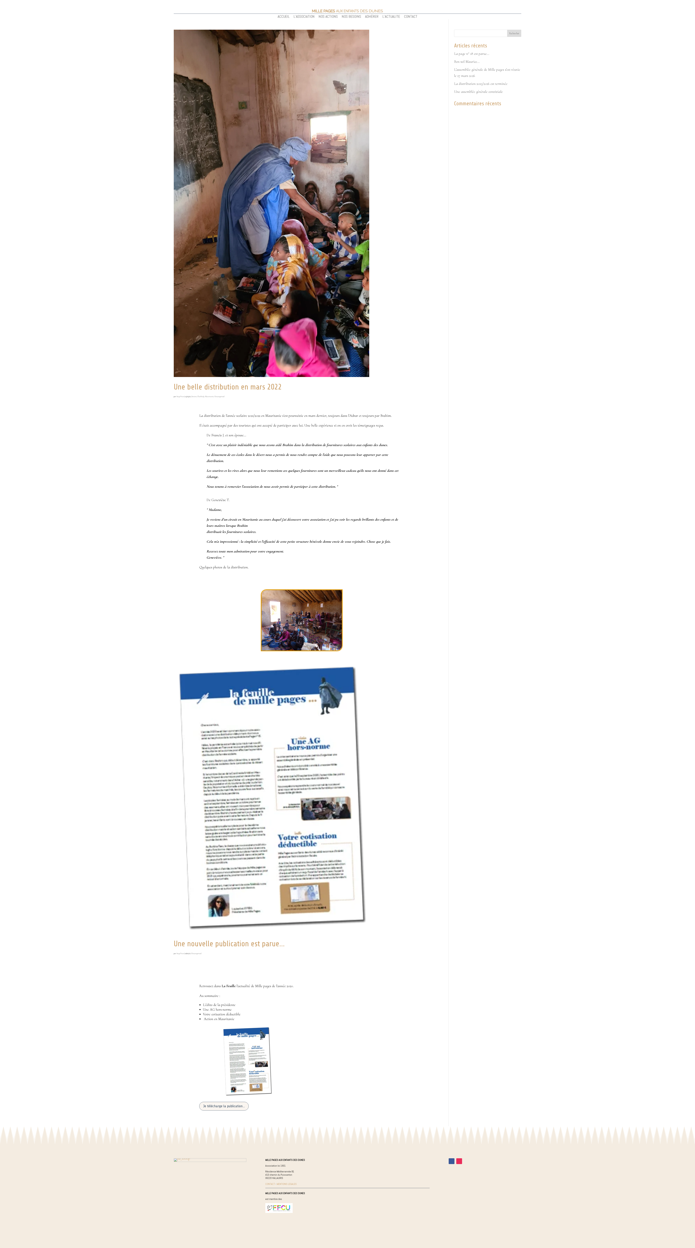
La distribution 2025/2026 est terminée (480, 84)
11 (307, 641)
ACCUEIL (284, 17)
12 (310, 641)
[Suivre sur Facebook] (451, 1161)
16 (323, 641)
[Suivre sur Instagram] (459, 1161)
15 (320, 641)
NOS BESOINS (351, 17)
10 (304, 641)
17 (326, 641)
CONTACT (410, 17)
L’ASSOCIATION (304, 17)
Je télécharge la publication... (224, 1106)
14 (317, 641)
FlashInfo (200, 396)
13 (314, 641)
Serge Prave (180, 396)
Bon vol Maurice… (467, 62)
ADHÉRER (371, 17)
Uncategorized (219, 396)
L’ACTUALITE (391, 17)
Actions (194, 396)
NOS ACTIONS (328, 17)
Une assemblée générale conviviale (478, 92)
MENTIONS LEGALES (287, 1184)
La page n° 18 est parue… (471, 54)
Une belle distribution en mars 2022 (228, 387)
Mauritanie (209, 396)
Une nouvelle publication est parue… (229, 943)
